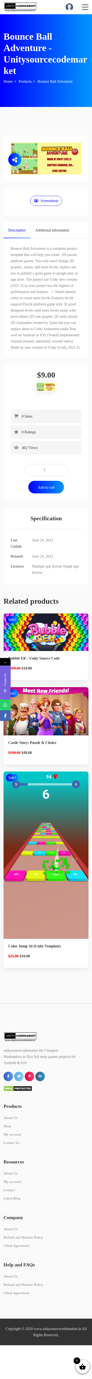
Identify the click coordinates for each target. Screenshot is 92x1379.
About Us (11, 1118)
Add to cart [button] (46, 655)
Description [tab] (16, 230)
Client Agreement (16, 1246)
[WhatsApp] (5, 705)
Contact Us (12, 1143)
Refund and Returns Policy (23, 1237)
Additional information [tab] (52, 230)
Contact (9, 1190)
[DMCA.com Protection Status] (18, 1088)
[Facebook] (5, 715)
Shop (7, 1126)
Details (50, 638)
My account (12, 1134)
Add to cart (46, 487)
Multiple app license (47, 566)
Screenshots (49, 201)
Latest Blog (12, 1198)
